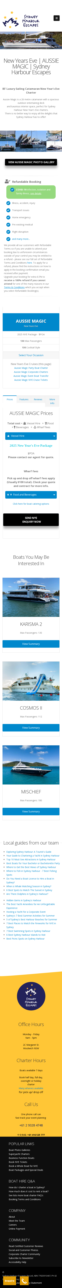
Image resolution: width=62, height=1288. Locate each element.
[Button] (57, 18)
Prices (10, 399)
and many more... (21, 238)
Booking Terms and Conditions (25, 1199)
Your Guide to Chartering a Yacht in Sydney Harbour (32, 855)
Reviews (38, 399)
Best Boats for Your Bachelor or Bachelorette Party (33, 863)
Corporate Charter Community (24, 1254)
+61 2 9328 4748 (31, 1125)
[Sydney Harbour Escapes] (21, 19)
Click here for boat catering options (31, 503)
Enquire (9, 1280)
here (29, 262)
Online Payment (17, 1228)
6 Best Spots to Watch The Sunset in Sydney (29, 890)
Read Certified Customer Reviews (26, 1246)
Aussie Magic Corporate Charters (31, 371)
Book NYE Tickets (18, 1161)
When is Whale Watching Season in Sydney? (28, 886)
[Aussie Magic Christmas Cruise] (8, 145)
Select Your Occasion (31, 355)
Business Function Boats (21, 1157)
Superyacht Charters (19, 1153)
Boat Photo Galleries (19, 1150)
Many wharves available (31, 1088)
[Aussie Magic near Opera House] (8, 134)
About (12, 1216)
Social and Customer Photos (23, 1250)
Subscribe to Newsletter (21, 1258)
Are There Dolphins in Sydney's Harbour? (27, 893)
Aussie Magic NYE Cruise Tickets (31, 379)
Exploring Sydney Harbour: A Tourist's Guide (28, 851)
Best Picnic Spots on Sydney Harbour (25, 938)
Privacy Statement (32, 1282)
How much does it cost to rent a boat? (28, 1191)
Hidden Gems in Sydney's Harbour (23, 900)
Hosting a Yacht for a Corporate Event (26, 911)
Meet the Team (17, 1220)
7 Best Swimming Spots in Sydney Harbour (28, 930)
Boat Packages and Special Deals (26, 1169)
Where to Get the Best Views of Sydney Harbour (31, 867)
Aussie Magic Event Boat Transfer (31, 375)
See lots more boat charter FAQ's (26, 1195)
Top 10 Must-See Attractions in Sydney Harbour (30, 859)
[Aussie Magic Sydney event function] (54, 145)
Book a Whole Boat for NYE (23, 1165)
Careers (13, 1224)
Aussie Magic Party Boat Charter (31, 367)
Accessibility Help (17, 1262)
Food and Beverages (25, 494)
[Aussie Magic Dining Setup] (54, 134)
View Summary (31, 644)
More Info (52, 401)
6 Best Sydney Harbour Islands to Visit (25, 934)
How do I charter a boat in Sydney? (27, 1187)
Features (23, 399)
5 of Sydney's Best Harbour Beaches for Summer (31, 919)
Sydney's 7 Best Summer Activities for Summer (30, 915)
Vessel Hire (17, 436)
